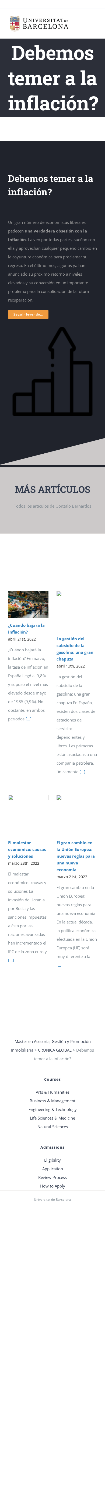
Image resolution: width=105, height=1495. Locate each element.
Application (52, 1168)
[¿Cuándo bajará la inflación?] (28, 604)
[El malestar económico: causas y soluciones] (28, 815)
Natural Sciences (52, 1126)
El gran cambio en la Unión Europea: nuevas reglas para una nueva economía (76, 856)
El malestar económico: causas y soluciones (27, 849)
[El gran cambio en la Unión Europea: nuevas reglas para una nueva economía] (77, 815)
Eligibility (52, 1160)
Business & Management (52, 1100)
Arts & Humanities (52, 1092)
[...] (28, 718)
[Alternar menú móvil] (95, 22)
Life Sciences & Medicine (52, 1118)
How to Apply (52, 1186)
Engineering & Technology (53, 1109)
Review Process (52, 1177)
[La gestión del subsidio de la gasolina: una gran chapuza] (77, 611)
